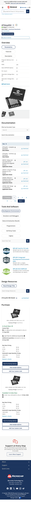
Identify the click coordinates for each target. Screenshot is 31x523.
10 (15, 201)
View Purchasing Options (10, 363)
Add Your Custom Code (15, 371)
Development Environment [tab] (11, 211)
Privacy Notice (17, 496)
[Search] (27, 11)
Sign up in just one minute (18, 3)
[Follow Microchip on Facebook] (8, 489)
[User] (24, 7)
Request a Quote (6, 359)
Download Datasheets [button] (14, 29)
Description (8, 56)
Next (20, 201)
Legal (23, 496)
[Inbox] (29, 7)
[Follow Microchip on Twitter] (14, 489)
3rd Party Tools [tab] (11, 231)
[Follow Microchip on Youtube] (17, 489)
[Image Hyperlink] (12, 8)
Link (26, 161)
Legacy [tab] (11, 236)
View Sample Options (15, 367)
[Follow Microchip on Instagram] (20, 489)
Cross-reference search (7, 14)
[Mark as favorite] (16, 298)
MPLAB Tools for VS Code (20, 248)
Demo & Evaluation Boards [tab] (10, 221)
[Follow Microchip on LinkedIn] (11, 489)
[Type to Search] (27, 137)
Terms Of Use (10, 496)
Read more (6, 84)
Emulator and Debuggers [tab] (11, 216)
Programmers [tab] (11, 226)
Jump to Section (7, 37)
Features (8, 51)
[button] (5, 30)
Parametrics (8, 47)
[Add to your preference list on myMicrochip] (13, 25)
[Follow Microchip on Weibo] (23, 489)
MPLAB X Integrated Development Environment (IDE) (21, 259)
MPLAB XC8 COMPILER (20, 269)
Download (25, 148)
